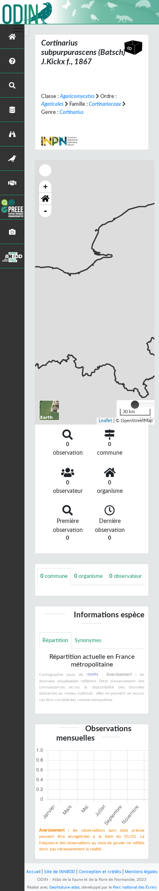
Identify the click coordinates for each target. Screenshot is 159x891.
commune (54, 576)
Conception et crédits (100, 871)
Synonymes (88, 640)
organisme (88, 576)
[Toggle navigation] (18, 28)
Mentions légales (141, 871)
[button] (45, 199)
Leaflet (105, 420)
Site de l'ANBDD (59, 871)
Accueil (33, 871)
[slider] (135, 405)
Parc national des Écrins (135, 887)
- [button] (45, 211)
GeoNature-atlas (64, 887)
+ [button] (45, 186)
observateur (125, 576)
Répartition (55, 640)
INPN (93, 675)
